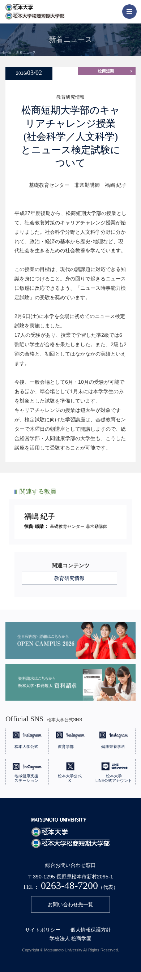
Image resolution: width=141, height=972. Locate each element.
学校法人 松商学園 (70, 938)
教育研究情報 (69, 578)
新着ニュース (26, 52)
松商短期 (106, 71)
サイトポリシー (42, 930)
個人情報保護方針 (90, 930)
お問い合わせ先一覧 (70, 904)
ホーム (7, 52)
